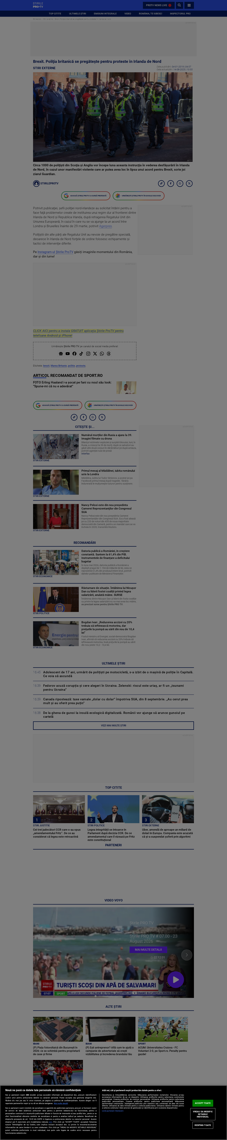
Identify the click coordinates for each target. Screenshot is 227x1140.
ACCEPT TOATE (203, 1103)
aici (50, 1122)
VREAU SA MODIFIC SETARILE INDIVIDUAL (203, 1114)
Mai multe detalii (61, 1103)
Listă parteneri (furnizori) (112, 1111)
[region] (113, 1112)
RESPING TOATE (203, 1125)
